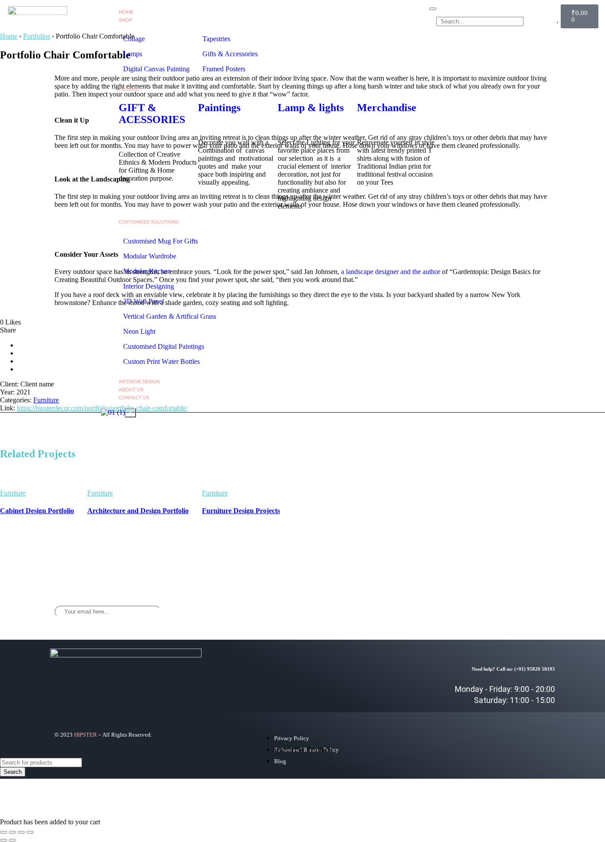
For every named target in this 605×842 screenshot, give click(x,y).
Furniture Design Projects (241, 510)
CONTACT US (134, 397)
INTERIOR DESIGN (139, 381)
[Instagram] (513, 605)
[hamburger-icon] (432, 9)
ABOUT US (131, 389)
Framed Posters (223, 69)
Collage (134, 38)
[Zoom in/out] (3, 832)
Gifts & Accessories (230, 54)
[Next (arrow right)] (12, 840)
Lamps (133, 54)
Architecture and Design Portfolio (138, 510)
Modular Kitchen (147, 271)
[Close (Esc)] (30, 832)
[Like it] (80, 495)
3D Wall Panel (143, 301)
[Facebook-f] (487, 605)
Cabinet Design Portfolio (37, 510)
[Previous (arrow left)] (3, 840)
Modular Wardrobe (149, 256)
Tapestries (216, 38)
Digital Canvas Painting (156, 69)
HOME (126, 12)
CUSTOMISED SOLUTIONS (148, 222)
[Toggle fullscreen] (12, 832)
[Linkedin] (539, 605)
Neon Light (139, 331)
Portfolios (36, 36)
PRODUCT (130, 89)
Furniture (46, 400)
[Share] (21, 832)
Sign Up (343, 609)
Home (8, 36)
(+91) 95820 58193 (534, 669)
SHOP (125, 20)
